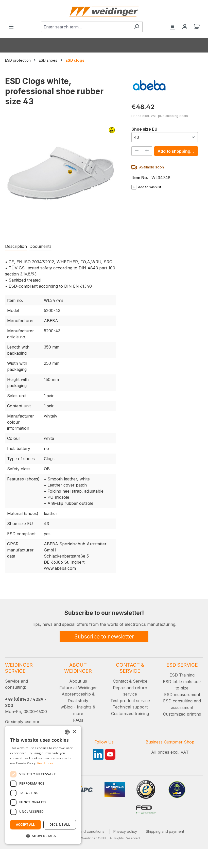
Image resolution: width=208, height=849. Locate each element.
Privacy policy (125, 831)
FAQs (78, 720)
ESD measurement (182, 694)
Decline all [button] (59, 824)
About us (78, 681)
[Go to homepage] (104, 12)
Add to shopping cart (178, 151)
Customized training (130, 713)
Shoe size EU (144, 129)
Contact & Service (130, 681)
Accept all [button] (25, 824)
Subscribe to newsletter (104, 636)
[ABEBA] (164, 85)
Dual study (78, 700)
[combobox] (86, 27)
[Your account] (185, 27)
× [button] (74, 732)
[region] (60, 178)
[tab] (16, 246)
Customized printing (182, 714)
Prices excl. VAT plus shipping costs (159, 116)
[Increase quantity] (147, 151)
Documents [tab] (40, 246)
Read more (45, 763)
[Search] (137, 27)
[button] (43, 836)
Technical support (130, 706)
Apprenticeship (76, 694)
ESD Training (182, 675)
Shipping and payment (165, 831)
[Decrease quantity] (136, 151)
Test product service (130, 700)
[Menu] (11, 27)
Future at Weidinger (78, 687)
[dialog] (43, 785)
